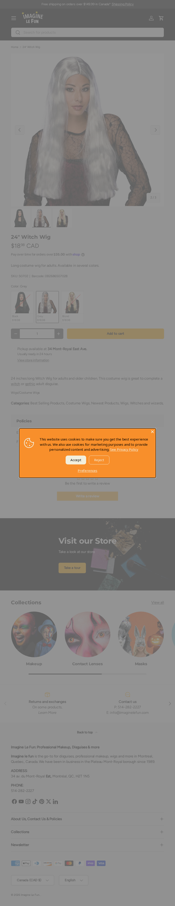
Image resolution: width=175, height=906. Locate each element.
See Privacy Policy (124, 449)
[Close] (152, 431)
